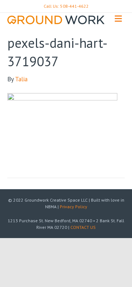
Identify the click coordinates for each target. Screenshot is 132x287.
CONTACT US (83, 227)
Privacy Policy (73, 206)
